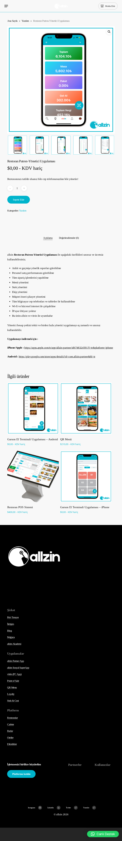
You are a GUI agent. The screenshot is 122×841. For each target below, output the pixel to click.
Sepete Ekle (18, 199)
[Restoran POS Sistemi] (33, 476)
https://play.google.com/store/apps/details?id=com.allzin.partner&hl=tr (57, 356)
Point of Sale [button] (13, 680)
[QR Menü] (86, 408)
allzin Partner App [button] (15, 661)
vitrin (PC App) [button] (14, 674)
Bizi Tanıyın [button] (13, 617)
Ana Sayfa (12, 21)
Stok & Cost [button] (13, 700)
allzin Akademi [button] (14, 644)
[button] (6, 6)
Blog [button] (9, 630)
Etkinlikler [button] (12, 744)
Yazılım (25, 21)
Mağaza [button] (11, 637)
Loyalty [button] (10, 694)
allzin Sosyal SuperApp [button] (18, 667)
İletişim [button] (10, 624)
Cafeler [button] (10, 724)
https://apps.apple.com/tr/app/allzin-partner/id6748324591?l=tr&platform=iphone (68, 347)
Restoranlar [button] (12, 717)
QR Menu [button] (12, 687)
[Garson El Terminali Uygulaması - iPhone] (86, 476)
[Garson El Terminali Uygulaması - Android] (33, 408)
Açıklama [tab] (47, 238)
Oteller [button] (10, 737)
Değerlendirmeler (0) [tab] (69, 238)
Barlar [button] (10, 731)
